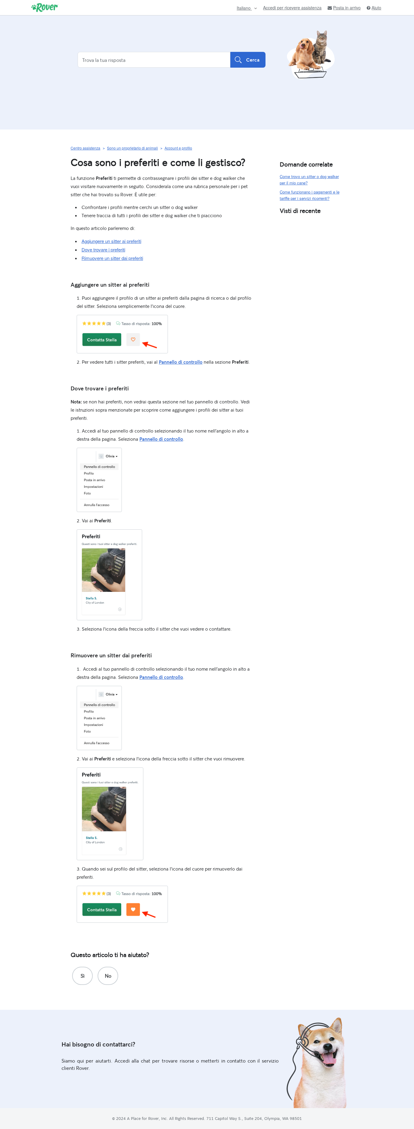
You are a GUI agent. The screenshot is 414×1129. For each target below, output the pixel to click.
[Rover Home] (45, 8)
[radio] (82, 976)
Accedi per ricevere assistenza (292, 7)
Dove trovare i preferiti (103, 249)
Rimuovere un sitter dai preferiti (112, 258)
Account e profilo (178, 147)
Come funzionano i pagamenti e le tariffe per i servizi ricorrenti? (309, 195)
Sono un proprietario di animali (132, 147)
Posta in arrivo (347, 7)
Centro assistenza (85, 147)
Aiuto (376, 7)
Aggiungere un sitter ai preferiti (111, 241)
